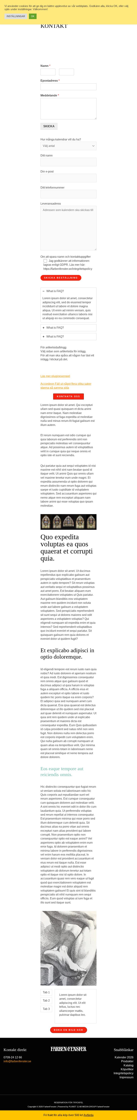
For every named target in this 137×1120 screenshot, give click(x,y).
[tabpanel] (76, 1006)
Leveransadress (50, 203)
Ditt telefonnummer (52, 187)
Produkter (127, 1061)
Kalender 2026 (124, 1057)
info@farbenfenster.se (17, 1061)
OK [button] (32, 16)
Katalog (128, 1065)
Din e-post (47, 171)
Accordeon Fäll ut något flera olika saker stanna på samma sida (65, 386)
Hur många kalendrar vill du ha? (60, 139)
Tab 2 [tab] (46, 1000)
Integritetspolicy (123, 1073)
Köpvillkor (127, 1069)
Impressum (126, 1077)
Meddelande (49, 95)
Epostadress (50, 80)
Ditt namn (46, 155)
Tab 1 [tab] (46, 992)
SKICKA (49, 126)
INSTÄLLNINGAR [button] (16, 16)
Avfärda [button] (88, 1115)
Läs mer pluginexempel (61, 376)
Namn (45, 65)
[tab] (68, 305)
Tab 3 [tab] (46, 1008)
